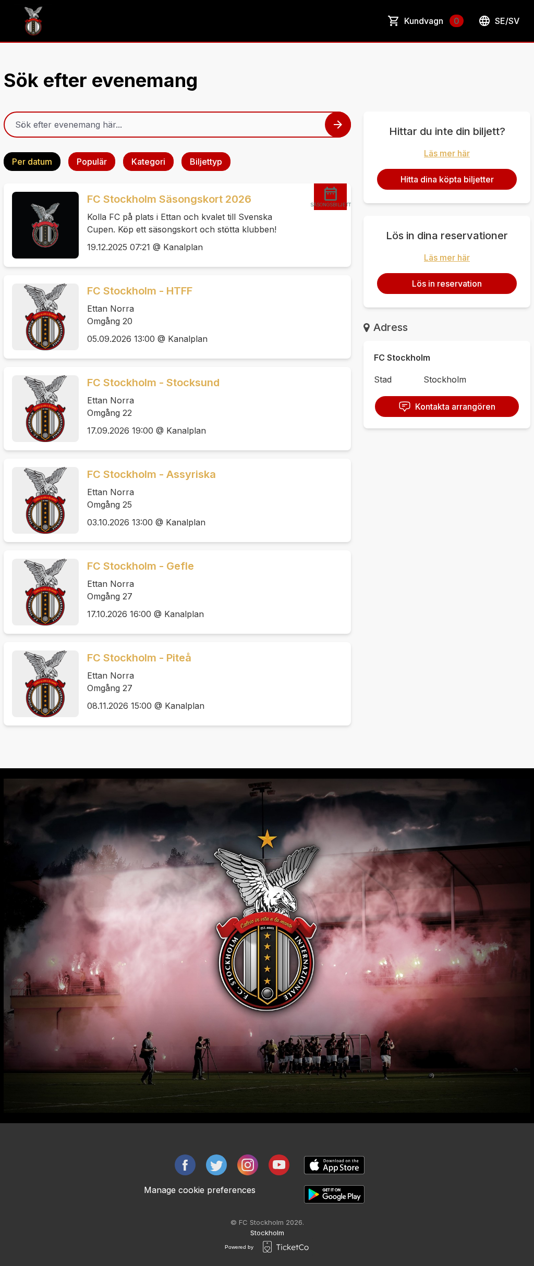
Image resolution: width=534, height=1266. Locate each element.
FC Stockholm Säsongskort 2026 (169, 199)
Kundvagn (431, 21)
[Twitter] (216, 1164)
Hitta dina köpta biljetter (447, 179)
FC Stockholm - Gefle (140, 566)
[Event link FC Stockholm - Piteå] (41, 684)
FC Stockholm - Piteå (139, 658)
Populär (92, 161)
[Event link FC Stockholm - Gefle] (41, 592)
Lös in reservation (447, 283)
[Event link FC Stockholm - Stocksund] (41, 408)
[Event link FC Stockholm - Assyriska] (41, 500)
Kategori (148, 161)
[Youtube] (279, 1164)
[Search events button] (338, 125)
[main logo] (33, 21)
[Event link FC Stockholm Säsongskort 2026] (41, 225)
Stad (383, 379)
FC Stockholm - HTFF (139, 291)
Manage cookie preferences (200, 1190)
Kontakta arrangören (455, 406)
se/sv (507, 21)
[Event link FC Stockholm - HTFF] (41, 317)
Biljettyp (206, 161)
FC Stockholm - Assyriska (151, 474)
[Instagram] (247, 1164)
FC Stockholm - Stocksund (153, 382)
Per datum (32, 161)
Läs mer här (447, 153)
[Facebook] (185, 1164)
